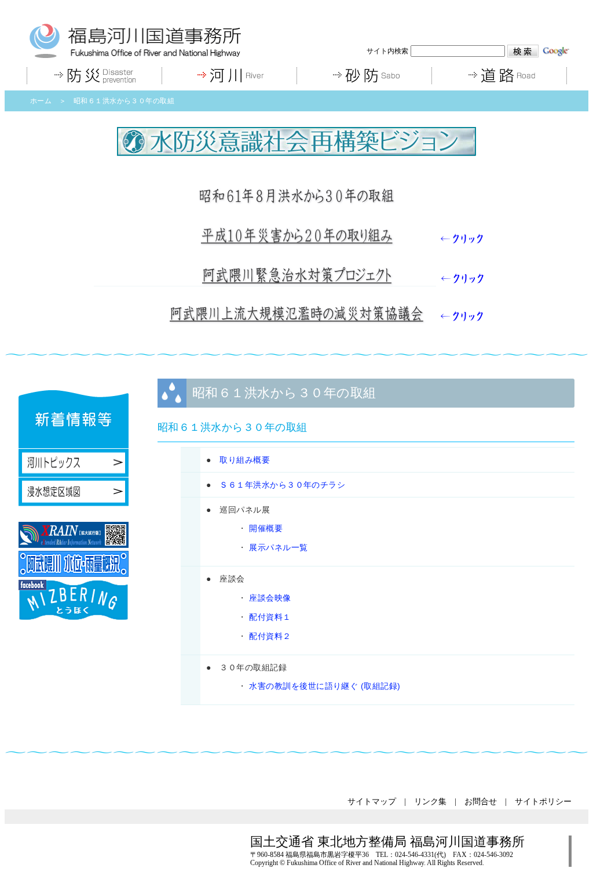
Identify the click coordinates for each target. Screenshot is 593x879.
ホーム (41, 101)
